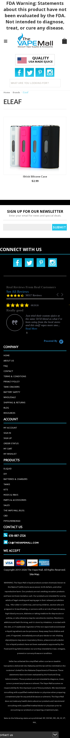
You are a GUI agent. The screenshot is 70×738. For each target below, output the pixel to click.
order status (11, 443)
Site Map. (34, 574)
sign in (7, 432)
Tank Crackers (12, 386)
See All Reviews (17, 291)
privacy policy (12, 381)
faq (6, 365)
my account (10, 427)
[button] (58, 294)
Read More (31, 328)
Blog (6, 407)
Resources (9, 412)
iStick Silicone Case (35, 176)
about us (9, 360)
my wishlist (10, 453)
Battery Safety (12, 392)
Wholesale (10, 397)
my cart (8, 448)
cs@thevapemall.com (23, 542)
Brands (16, 92)
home (7, 355)
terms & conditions (15, 376)
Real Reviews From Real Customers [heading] (31, 287)
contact (8, 371)
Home (7, 92)
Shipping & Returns (14, 402)
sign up (8, 438)
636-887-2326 (17, 535)
